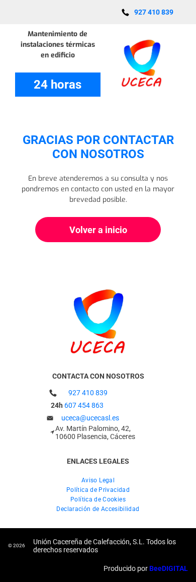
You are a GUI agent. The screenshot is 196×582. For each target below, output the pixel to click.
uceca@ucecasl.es (90, 418)
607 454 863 (84, 405)
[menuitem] (98, 479)
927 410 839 (88, 393)
